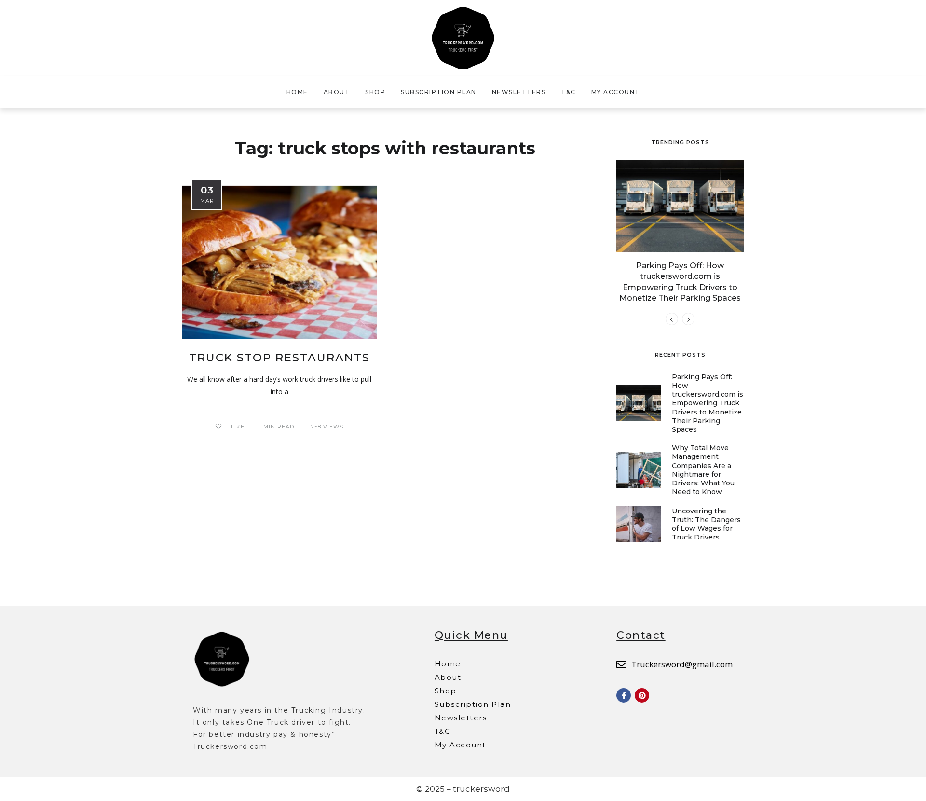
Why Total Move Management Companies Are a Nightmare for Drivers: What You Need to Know (703, 469)
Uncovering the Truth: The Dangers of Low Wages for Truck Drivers (706, 524)
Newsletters (519, 92)
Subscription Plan (439, 92)
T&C (568, 92)
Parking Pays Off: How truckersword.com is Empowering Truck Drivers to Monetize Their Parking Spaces (707, 403)
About (337, 92)
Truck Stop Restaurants (279, 357)
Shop (375, 92)
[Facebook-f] (623, 695)
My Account (615, 92)
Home (297, 92)
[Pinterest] (642, 695)
